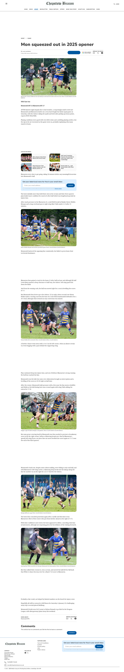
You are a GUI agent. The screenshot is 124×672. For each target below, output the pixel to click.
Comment (72, 633)
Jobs (38, 648)
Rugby (29, 38)
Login (117, 4)
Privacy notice (58, 188)
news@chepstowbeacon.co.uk (15, 665)
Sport (23, 38)
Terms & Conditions (43, 643)
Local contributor (27, 51)
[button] (6, 4)
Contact (39, 645)
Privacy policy (41, 646)
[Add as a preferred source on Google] (86, 52)
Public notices (41, 650)
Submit (70, 185)
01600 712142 (13, 662)
